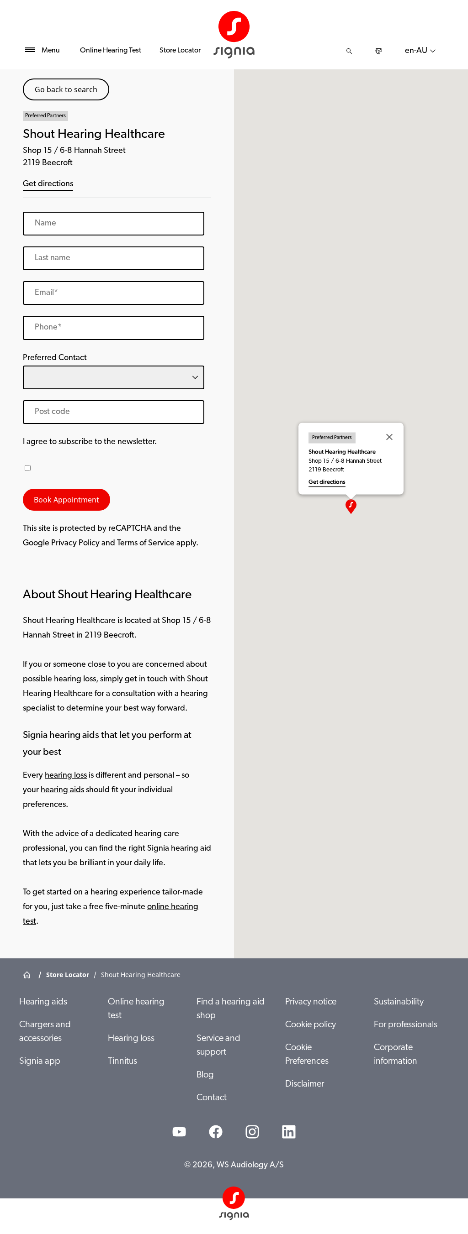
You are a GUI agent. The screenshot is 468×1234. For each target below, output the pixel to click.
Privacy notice (310, 1002)
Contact (212, 1098)
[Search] (349, 51)
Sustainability (399, 1002)
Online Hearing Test (110, 50)
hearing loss (66, 776)
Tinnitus (122, 1061)
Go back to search (66, 89)
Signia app (39, 1061)
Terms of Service (146, 543)
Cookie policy (310, 1025)
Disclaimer (304, 1084)
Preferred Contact (55, 358)
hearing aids (62, 790)
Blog (205, 1075)
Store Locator (180, 50)
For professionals (405, 1025)
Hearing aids (43, 1002)
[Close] (389, 437)
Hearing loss (131, 1038)
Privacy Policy (75, 543)
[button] (351, 507)
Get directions (48, 184)
